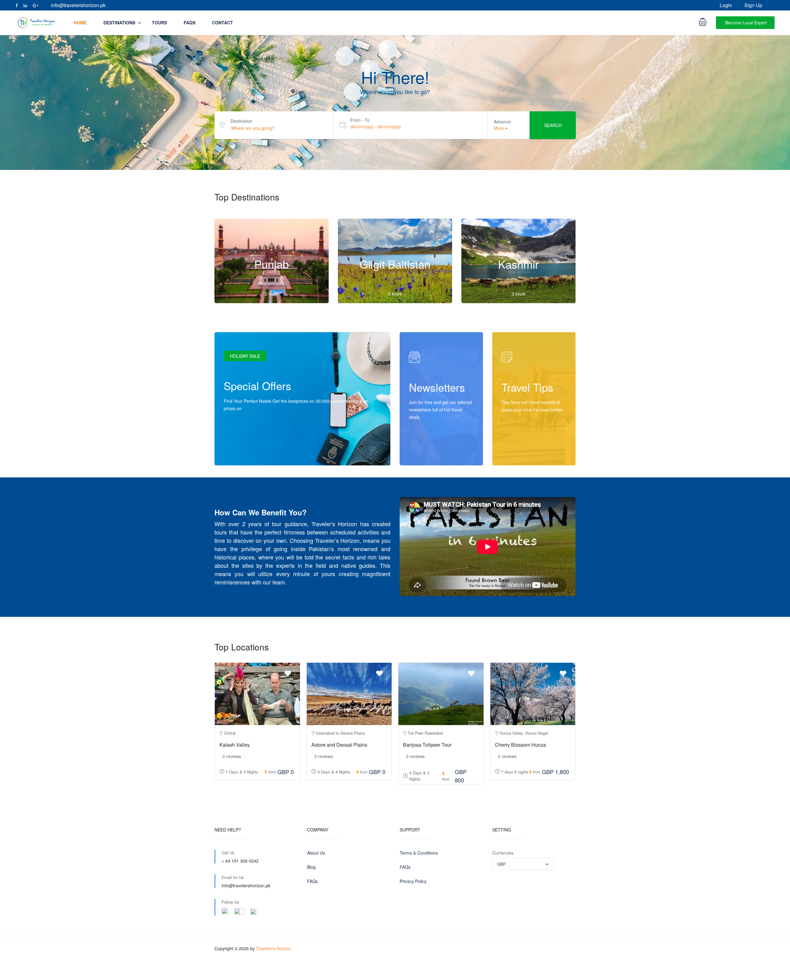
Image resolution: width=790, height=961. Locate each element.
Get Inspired (520, 453)
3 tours (518, 294)
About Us (316, 853)
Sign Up (753, 5)
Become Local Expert (746, 22)
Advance (502, 121)
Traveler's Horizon (273, 948)
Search (553, 125)
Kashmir (518, 264)
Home (80, 22)
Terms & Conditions (419, 853)
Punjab (271, 264)
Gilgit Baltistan (395, 264)
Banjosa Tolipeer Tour (427, 744)
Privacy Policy (413, 881)
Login (726, 5)
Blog (311, 867)
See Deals (240, 453)
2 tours (271, 294)
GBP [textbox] (501, 864)
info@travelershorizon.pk (78, 5)
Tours (159, 22)
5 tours (395, 294)
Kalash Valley (234, 744)
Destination (241, 121)
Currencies (503, 853)
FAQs (189, 22)
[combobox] (523, 864)
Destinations (119, 22)
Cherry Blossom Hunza (520, 744)
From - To (360, 120)
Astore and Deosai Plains (339, 744)
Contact (222, 22)
